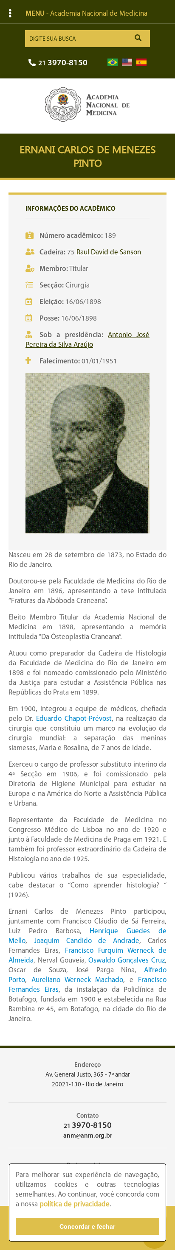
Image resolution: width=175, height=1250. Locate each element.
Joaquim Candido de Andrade (86, 941)
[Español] (141, 62)
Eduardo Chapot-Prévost (74, 719)
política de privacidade (75, 1204)
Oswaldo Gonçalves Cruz (126, 960)
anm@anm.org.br (87, 1136)
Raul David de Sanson (108, 252)
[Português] (112, 62)
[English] (127, 62)
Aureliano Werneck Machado (77, 980)
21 (63, 63)
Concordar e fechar (87, 1226)
